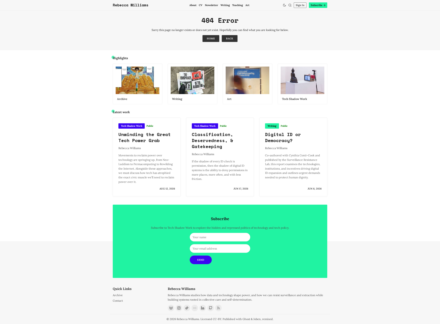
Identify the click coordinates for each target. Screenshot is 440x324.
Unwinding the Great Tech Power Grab (144, 137)
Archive (118, 295)
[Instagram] (179, 308)
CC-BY (217, 319)
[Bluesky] (171, 308)
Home (211, 38)
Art (247, 5)
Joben (257, 319)
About (192, 5)
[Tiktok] (187, 308)
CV (200, 5)
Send (200, 259)
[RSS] (218, 308)
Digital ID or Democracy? (283, 137)
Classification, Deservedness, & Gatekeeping (212, 140)
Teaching (237, 5)
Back (229, 38)
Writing (225, 5)
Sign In (300, 5)
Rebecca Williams (129, 148)
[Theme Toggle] (284, 5)
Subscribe (316, 5)
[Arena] (194, 308)
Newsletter (211, 5)
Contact (118, 300)
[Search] (290, 5)
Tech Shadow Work (131, 125)
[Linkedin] (202, 308)
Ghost (246, 319)
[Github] (210, 308)
